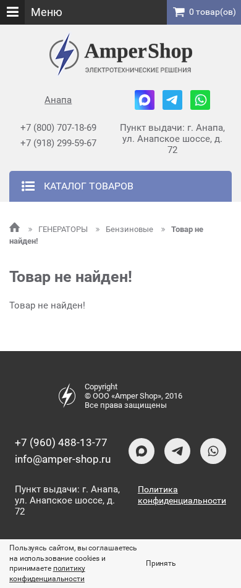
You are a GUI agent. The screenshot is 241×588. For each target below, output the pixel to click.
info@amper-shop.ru (63, 459)
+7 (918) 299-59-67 (58, 143)
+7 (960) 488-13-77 (61, 442)
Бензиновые (130, 229)
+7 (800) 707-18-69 (58, 127)
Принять (161, 563)
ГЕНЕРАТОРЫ (64, 229)
